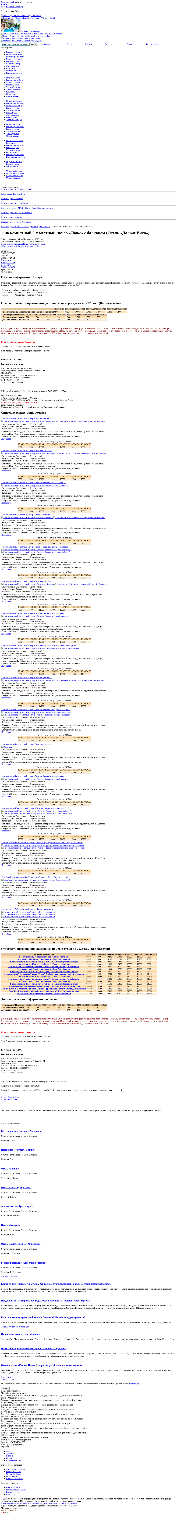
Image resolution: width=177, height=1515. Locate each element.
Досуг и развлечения (15, 1469)
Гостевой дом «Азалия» (11, 217)
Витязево (5, 226)
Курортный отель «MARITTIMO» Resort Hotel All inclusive (27, 208)
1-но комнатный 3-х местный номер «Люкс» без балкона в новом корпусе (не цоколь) (39, 645)
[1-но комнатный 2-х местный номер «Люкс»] (22, 246)
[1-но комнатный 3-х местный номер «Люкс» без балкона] (27, 584)
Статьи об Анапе (13, 1474)
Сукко (9, 1458)
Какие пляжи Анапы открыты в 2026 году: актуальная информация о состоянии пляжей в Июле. (56, 1283)
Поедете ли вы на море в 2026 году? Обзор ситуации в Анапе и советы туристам (46, 1300)
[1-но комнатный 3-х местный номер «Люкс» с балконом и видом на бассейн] (36, 550)
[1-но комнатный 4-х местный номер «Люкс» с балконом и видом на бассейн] (36, 712)
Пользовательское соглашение (63, 1503)
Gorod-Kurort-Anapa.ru (12, 7)
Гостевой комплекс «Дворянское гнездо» (24, 1262)
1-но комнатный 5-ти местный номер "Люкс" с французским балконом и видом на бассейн (43, 989)
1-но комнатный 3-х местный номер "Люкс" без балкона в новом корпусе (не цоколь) (44, 974)
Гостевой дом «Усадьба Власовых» (16, 212)
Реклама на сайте (8, 2)
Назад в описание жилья (12, 244)
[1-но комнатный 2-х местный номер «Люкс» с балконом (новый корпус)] (34, 485)
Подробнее (6, 439)
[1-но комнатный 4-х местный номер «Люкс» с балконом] (27, 680)
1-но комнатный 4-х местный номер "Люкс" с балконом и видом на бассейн (43, 979)
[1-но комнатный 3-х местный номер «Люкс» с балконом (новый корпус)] (34, 616)
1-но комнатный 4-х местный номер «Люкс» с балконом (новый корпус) (33, 776)
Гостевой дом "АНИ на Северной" (16, 189)
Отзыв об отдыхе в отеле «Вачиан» (21, 1334)
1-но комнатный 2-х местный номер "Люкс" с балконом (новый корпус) (44, 962)
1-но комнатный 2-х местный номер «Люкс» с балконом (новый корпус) (33, 483)
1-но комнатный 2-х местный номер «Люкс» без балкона (26, 450)
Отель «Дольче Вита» (40, 226)
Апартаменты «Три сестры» (17, 1206)
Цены (25, 244)
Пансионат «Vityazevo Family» (18, 1149)
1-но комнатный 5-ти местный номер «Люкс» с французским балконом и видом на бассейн (42, 843)
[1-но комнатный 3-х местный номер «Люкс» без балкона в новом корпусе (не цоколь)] (40, 648)
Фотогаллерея (12, 1476)
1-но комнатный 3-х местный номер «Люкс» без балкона (26, 581)
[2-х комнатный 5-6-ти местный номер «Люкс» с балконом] (28, 912)
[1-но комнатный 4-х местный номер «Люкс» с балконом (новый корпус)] (34, 779)
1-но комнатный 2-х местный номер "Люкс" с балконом (43, 957)
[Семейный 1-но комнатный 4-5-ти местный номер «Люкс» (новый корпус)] (35, 880)
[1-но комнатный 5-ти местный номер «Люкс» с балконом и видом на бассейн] (36, 811)
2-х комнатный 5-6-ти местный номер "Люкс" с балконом (44, 994)
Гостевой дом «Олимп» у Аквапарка (21, 1131)
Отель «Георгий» (10, 1225)
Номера (41, 244)
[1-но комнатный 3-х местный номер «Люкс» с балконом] (27, 517)
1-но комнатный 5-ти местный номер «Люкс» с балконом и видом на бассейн (36, 808)
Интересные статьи (9, 1276)
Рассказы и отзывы (14, 1478)
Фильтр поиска (152, 44)
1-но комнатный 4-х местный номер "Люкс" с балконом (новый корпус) (44, 984)
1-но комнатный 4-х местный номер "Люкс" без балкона (43, 981)
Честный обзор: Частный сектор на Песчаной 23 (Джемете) (34, 1348)
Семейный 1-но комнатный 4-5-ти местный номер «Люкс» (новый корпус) (34, 877)
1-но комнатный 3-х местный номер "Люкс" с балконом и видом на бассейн (43, 967)
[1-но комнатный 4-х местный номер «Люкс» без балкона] (6, 747)
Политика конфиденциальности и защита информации (25, 1503)
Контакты (33, 244)
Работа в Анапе (13, 1487)
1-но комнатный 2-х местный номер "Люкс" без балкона (43, 959)
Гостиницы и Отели (20, 226)
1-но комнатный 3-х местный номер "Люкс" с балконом (43, 964)
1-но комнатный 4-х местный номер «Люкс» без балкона (26, 744)
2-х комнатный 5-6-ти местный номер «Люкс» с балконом (27, 909)
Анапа (9, 1451)
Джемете (10, 1453)
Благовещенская (13, 1460)
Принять (5, 1388)
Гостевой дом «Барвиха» (12, 198)
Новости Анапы (13, 1471)
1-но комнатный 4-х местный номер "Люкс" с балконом (43, 976)
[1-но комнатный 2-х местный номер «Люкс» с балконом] (27, 421)
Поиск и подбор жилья (16, 1490)
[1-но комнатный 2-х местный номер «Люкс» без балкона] (27, 453)
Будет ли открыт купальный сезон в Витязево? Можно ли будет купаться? (43, 1317)
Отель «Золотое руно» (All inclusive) (21, 1243)
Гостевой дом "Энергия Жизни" (15, 203)
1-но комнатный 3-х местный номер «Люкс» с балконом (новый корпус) (33, 613)
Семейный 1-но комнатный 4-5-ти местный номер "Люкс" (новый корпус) (44, 991)
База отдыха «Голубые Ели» (13, 194)
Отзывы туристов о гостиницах (15, 1327)
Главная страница (14, 52)
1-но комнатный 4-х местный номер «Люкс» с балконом (26, 677)
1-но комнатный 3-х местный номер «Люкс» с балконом (26, 515)
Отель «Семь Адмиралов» (16, 1187)
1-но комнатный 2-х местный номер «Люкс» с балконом (26, 418)
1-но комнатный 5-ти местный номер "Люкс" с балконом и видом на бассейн (44, 986)
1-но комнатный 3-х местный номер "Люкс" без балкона (43, 969)
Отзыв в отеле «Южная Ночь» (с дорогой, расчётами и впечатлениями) (41, 1365)
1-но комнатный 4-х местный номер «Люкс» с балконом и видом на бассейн (35, 710)
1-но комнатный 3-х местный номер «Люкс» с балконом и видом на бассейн (35, 547)
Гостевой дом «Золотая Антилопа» (16, 222)
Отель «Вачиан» (10, 1168)
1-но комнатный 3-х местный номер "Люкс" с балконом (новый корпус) (44, 971)
